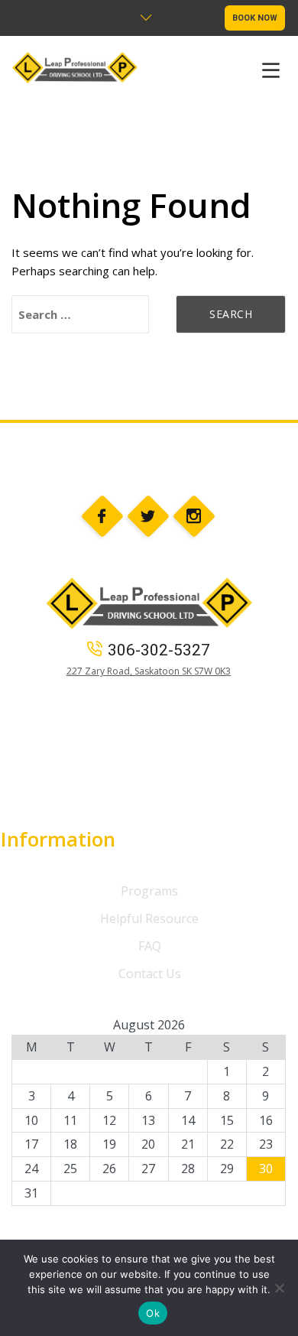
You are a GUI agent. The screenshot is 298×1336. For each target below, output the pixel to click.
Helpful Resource (149, 918)
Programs (149, 891)
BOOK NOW (254, 18)
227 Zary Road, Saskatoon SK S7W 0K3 (148, 671)
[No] (279, 1287)
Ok (153, 1313)
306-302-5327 (159, 650)
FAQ (149, 946)
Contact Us (149, 973)
